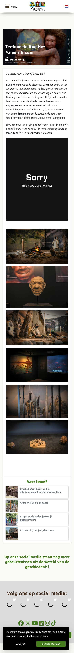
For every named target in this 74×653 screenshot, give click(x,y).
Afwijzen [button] (20, 643)
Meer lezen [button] (42, 636)
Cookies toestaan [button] (51, 643)
